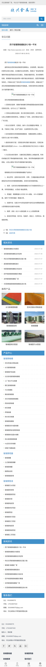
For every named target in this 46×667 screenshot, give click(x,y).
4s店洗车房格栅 (10, 443)
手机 (17, 665)
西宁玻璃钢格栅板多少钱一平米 (15, 547)
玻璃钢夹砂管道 (12, 344)
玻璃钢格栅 (11, 62)
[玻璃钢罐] (34, 317)
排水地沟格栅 (9, 417)
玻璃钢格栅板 (25, 82)
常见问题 (17, 30)
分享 (5, 665)
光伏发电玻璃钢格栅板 (12, 376)
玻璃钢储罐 (8, 467)
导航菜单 (5, 25)
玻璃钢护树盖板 (10, 372)
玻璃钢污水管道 (35, 344)
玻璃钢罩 (6, 659)
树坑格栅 (8, 408)
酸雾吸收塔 (8, 471)
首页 (11, 30)
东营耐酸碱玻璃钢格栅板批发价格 (15, 284)
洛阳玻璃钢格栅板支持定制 (13, 254)
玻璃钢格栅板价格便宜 (11, 249)
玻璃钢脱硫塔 (11, 326)
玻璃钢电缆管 (9, 503)
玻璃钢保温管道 (10, 530)
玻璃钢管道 (8, 481)
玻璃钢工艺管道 (10, 535)
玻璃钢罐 (34, 326)
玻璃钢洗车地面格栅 (11, 426)
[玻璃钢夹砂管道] (11, 336)
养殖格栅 (8, 412)
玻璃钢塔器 (8, 453)
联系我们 (28, 659)
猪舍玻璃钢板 (9, 394)
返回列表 (12, 233)
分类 (28, 666)
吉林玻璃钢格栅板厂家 (11, 279)
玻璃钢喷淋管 (9, 490)
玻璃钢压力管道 (10, 521)
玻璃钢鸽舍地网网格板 (12, 430)
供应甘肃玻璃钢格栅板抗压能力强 (20, 230)
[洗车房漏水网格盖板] (34, 299)
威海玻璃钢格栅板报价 (11, 264)
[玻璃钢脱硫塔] (11, 317)
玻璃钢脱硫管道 (10, 494)
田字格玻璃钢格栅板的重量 (13, 274)
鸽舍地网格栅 (9, 403)
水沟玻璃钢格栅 (12, 307)
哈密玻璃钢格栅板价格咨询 (13, 269)
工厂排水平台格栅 (11, 381)
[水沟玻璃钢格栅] (11, 299)
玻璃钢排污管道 (10, 517)
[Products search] (41, 19)
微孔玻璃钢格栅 (10, 385)
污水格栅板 (8, 390)
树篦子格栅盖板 (10, 448)
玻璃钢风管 (8, 499)
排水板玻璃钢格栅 (11, 439)
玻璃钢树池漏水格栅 (11, 434)
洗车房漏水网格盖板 (34, 307)
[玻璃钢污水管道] (34, 336)
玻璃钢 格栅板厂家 (11, 565)
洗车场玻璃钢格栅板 (11, 399)
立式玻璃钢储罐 (10, 462)
